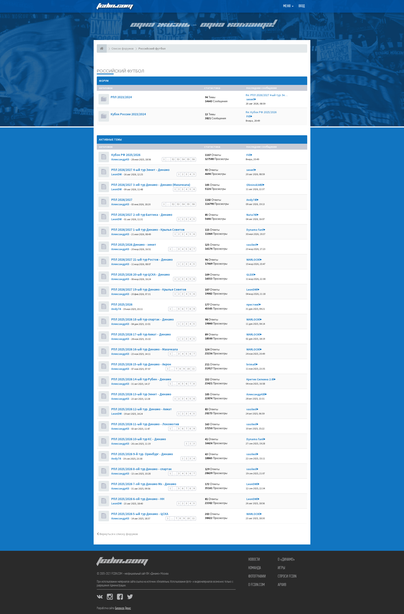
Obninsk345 (254, 185)
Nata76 (251, 215)
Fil (248, 116)
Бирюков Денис (123, 608)
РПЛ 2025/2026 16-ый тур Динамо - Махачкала (144, 349)
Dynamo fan (254, 230)
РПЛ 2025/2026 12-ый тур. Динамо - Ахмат (141, 409)
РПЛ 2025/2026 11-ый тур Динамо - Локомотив (145, 424)
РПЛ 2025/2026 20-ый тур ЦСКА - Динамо (140, 274)
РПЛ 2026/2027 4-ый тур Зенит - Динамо (140, 170)
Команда (254, 568)
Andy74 (251, 200)
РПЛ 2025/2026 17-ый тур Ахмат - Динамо (141, 334)
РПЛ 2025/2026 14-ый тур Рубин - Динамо (141, 379)
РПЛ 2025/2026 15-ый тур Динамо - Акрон (141, 364)
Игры (281, 568)
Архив (282, 585)
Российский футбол (120, 70)
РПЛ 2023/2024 (121, 97)
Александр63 (120, 159)
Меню (287, 6)
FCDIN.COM (114, 6)
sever (249, 99)
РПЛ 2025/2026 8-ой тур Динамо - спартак (141, 469)
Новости (254, 560)
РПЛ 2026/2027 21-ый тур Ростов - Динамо (142, 259)
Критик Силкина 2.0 (259, 379)
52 (173, 159)
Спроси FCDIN (287, 576)
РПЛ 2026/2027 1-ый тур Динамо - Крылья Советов (148, 230)
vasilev (251, 245)
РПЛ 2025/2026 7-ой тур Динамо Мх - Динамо (143, 484)
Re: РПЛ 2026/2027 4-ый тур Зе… (267, 95)
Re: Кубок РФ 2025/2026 (261, 112)
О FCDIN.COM (256, 585)
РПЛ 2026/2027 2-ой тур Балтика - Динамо (141, 215)
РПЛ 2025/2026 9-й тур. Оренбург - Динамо (142, 454)
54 (183, 159)
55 (188, 159)
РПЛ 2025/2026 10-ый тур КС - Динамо (138, 439)
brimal (250, 364)
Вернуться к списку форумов (118, 534)
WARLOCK (252, 259)
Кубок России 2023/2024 (128, 114)
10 (188, 368)
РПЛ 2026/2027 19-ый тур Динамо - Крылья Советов (148, 289)
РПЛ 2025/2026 (121, 304)
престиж (252, 304)
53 (178, 159)
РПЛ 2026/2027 (121, 200)
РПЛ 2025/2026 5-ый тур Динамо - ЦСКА (139, 514)
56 (193, 159)
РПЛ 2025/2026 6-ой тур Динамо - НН (137, 499)
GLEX (249, 274)
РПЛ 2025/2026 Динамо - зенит (133, 245)
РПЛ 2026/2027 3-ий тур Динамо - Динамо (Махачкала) (150, 185)
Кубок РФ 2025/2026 (125, 155)
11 (193, 368)
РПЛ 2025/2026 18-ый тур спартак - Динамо (142, 319)
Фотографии (257, 576)
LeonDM (116, 174)
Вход (302, 6)
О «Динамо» (286, 560)
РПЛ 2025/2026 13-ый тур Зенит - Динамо (141, 394)
